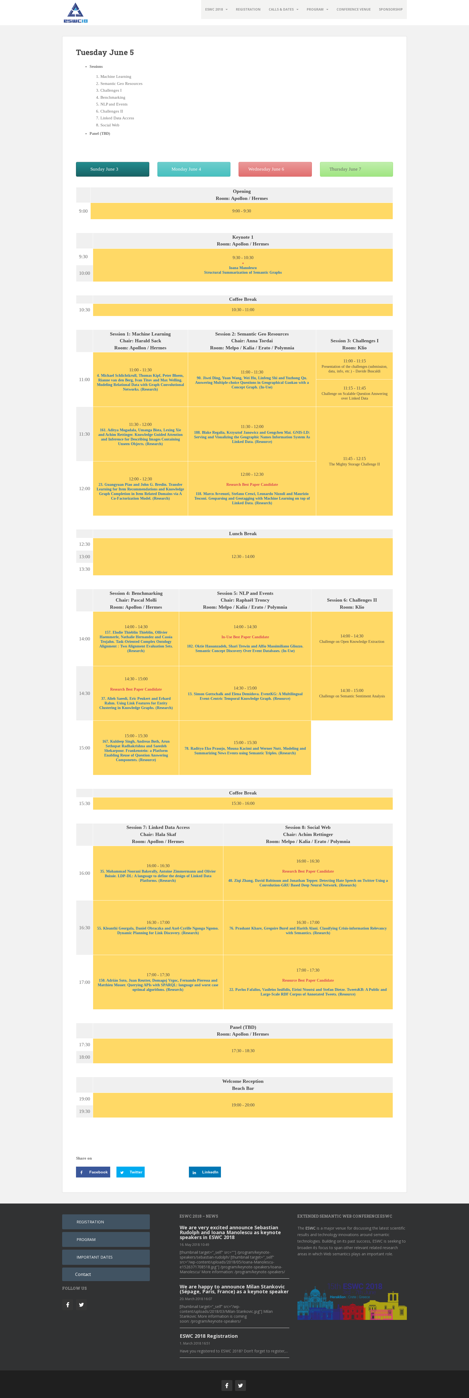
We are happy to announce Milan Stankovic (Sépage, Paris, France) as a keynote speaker (234, 1289)
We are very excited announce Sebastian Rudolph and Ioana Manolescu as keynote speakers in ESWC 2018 (230, 1232)
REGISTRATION (248, 9)
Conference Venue (354, 9)
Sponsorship (391, 9)
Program (315, 9)
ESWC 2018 (214, 9)
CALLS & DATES (281, 9)
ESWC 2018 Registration (209, 1336)
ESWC (310, 1228)
